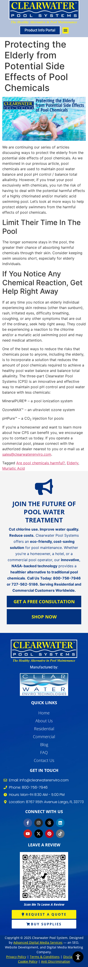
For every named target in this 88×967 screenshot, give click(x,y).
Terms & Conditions (45, 957)
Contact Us (44, 760)
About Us (44, 720)
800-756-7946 (67, 578)
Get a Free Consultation (44, 601)
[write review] (44, 876)
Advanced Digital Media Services (38, 942)
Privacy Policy (16, 957)
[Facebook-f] (27, 823)
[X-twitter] (38, 833)
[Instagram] (38, 823)
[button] (66, 30)
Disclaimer (71, 957)
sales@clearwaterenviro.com (26, 454)
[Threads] (49, 823)
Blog (44, 744)
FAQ (44, 752)
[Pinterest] (49, 833)
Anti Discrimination (55, 961)
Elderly (72, 463)
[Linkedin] (60, 823)
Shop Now (44, 617)
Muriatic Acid (13, 468)
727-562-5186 (25, 584)
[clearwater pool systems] (44, 651)
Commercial (44, 736)
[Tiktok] (60, 833)
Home (44, 713)
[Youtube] (27, 833)
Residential (44, 728)
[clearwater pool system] (44, 12)
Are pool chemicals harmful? (40, 463)
